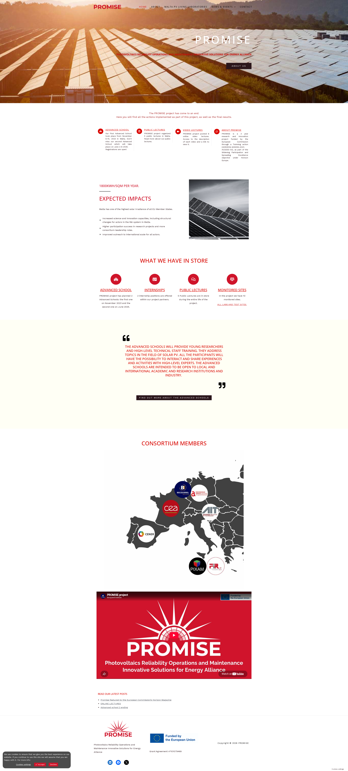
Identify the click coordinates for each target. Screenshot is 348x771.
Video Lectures (193, 130)
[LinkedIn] (110, 762)
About (155, 6)
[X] (126, 762)
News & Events (222, 6)
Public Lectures (154, 129)
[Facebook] (118, 762)
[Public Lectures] (139, 131)
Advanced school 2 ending (114, 707)
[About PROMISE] (217, 131)
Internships (155, 290)
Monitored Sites (232, 290)
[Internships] (154, 279)
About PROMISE (231, 130)
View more (36, 760)
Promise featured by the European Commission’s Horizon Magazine (136, 700)
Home (143, 6)
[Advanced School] (100, 131)
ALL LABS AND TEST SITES (232, 304)
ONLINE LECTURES (111, 703)
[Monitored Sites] (232, 279)
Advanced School (117, 129)
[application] (234, 7)
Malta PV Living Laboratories (185, 6)
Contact (246, 6)
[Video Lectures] (178, 131)
